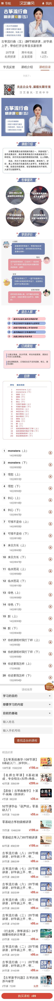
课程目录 (45, 67)
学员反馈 (9, 67)
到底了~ (27, 75)
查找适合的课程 (27, 740)
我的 (49, 3)
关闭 (52, 682)
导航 (8, 3)
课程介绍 (27, 67)
